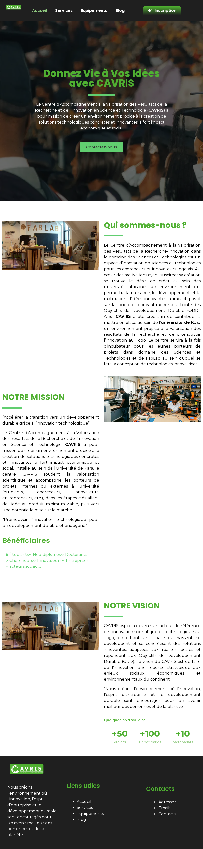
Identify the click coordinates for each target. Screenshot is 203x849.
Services (64, 10)
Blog (120, 10)
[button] (101, 147)
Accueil (39, 10)
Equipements (94, 10)
